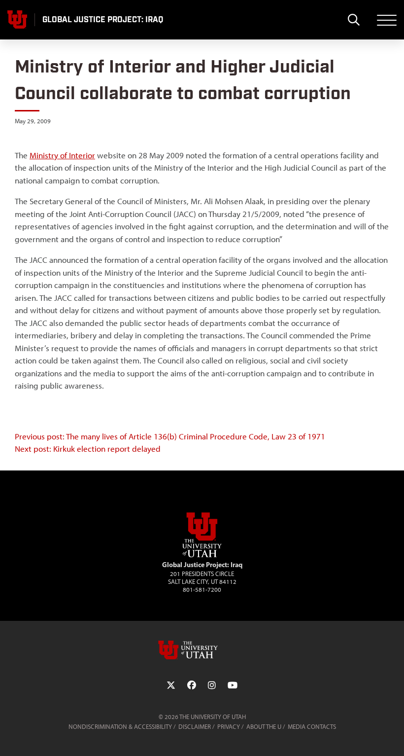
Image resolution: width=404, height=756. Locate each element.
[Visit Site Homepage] (202, 555)
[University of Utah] (202, 650)
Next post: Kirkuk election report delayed (88, 449)
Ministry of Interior (62, 155)
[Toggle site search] (353, 19)
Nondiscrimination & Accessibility (120, 726)
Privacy (228, 726)
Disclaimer (194, 726)
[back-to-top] (392, 736)
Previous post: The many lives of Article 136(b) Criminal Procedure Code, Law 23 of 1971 (170, 436)
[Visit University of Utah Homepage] (17, 19)
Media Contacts (312, 726)
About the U (263, 726)
